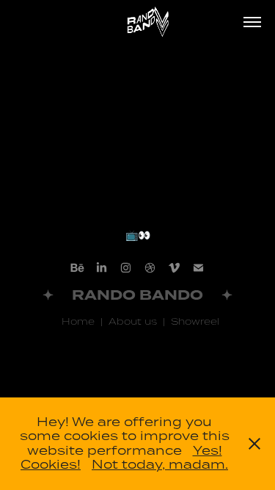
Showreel (192, 321)
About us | (134, 321)
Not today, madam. (160, 464)
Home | (79, 321)
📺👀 (137, 235)
